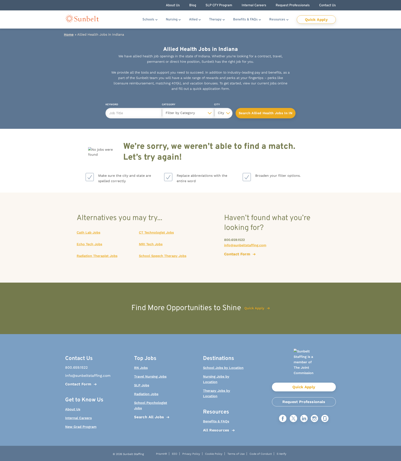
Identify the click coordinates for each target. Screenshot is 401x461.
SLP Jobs (141, 385)
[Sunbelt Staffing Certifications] (304, 366)
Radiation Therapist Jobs (97, 256)
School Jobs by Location (223, 368)
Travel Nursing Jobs (150, 376)
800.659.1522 (234, 240)
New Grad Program (80, 427)
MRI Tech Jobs (150, 244)
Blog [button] (192, 5)
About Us (72, 409)
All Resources (216, 430)
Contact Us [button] (327, 5)
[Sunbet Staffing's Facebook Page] (283, 419)
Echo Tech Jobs (89, 244)
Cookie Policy (213, 453)
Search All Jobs (149, 417)
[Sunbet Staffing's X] (293, 419)
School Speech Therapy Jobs (162, 256)
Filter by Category (180, 113)
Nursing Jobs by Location (216, 379)
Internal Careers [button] (254, 5)
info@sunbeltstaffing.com (245, 245)
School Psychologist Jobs (150, 405)
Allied (193, 20)
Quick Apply (316, 19)
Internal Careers (78, 418)
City (217, 105)
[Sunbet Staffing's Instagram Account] (314, 419)
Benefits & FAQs (245, 20)
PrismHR (161, 453)
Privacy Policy (191, 453)
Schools (148, 20)
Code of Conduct (261, 453)
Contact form (237, 254)
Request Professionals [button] (293, 5)
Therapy (215, 20)
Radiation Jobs (146, 394)
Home (69, 34)
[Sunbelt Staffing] (82, 19)
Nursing (172, 20)
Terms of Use (236, 453)
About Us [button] (173, 5)
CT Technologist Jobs (156, 232)
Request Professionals (303, 402)
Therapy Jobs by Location (216, 393)
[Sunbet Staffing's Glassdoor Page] (325, 419)
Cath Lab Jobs (88, 232)
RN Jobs (141, 368)
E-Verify (281, 453)
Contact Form (78, 384)
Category (168, 105)
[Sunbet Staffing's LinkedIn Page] (304, 419)
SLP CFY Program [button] (219, 5)
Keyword (111, 105)
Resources (277, 20)
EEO (174, 453)
